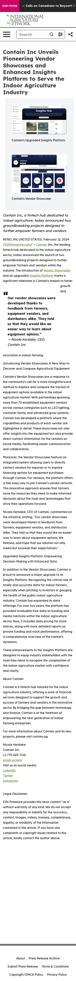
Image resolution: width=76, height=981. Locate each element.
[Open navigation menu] (6, 34)
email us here (12, 760)
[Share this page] (70, 34)
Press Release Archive (44, 958)
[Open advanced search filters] (60, 34)
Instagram (10, 781)
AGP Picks (9, 6)
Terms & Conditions (55, 966)
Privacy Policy (57, 974)
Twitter (8, 775)
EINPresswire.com (17, 244)
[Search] (51, 34)
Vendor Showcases (56, 270)
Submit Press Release (23, 966)
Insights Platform (41, 275)
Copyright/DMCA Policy (26, 974)
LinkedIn (9, 770)
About (20, 958)
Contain (41, 244)
